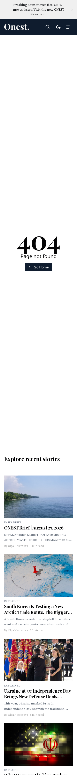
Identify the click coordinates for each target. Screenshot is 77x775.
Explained (12, 601)
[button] (47, 27)
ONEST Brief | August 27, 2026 (33, 528)
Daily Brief (13, 522)
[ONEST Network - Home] (18, 27)
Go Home (41, 267)
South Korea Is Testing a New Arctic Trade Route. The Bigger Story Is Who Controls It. (36, 612)
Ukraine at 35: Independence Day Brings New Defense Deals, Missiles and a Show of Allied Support (37, 699)
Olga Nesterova (18, 546)
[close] (72, 9)
